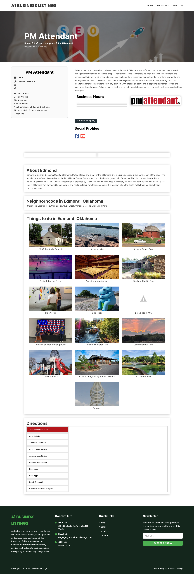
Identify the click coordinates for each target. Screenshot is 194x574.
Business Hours (21, 93)
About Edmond (21, 103)
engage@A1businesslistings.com (75, 537)
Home (150, 5)
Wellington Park (99, 206)
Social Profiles (21, 97)
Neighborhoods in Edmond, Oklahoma (32, 107)
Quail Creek (68, 206)
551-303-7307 (65, 545)
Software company (44, 43)
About (102, 526)
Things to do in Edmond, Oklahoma (30, 110)
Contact (103, 535)
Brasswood (32, 206)
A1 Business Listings (33, 5)
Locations (163, 5)
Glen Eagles (56, 206)
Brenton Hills (44, 206)
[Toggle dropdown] (182, 6)
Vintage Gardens (83, 206)
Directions (19, 113)
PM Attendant (20, 100)
